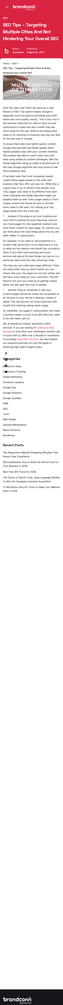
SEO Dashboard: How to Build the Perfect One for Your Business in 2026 (30, 464)
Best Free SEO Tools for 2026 (19, 471)
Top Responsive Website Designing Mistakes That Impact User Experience (30, 454)
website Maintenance (14, 424)
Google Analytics (12, 392)
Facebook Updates (13, 382)
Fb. (58, 502)
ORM (5, 403)
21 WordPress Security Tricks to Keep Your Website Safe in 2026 (31, 489)
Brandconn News (12, 366)
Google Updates (12, 398)
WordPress (9, 435)
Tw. (58, 495)
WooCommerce (11, 430)
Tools (6, 414)
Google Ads (9, 387)
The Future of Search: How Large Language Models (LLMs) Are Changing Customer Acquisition (31, 479)
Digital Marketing (12, 376)
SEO (5, 18)
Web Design (9, 419)
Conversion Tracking (14, 371)
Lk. (58, 487)
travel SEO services (27, 339)
